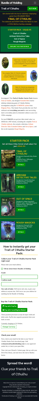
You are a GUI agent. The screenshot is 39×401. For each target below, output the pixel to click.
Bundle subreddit (17, 385)
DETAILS (21, 164)
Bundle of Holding (11, 2)
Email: (3, 273)
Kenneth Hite (24, 100)
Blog (11, 385)
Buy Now (32, 8)
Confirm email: (6, 280)
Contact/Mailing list (21, 382)
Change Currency (8, 327)
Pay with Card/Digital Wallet (15, 310)
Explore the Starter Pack (19, 46)
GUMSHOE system (22, 105)
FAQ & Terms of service (9, 382)
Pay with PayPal (10, 306)
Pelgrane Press (5, 108)
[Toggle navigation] (35, 3)
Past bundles (26, 385)
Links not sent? (32, 382)
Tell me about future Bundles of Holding (17, 269)
